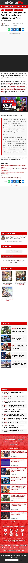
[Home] (2, 6)
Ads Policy (6, 442)
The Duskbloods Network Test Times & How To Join (15, 397)
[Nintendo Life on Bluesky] (5, 534)
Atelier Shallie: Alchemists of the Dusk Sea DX (7, 299)
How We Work (16, 437)
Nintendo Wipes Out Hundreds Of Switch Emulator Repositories (14, 426)
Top (2, 437)
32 (9, 358)
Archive (13, 442)
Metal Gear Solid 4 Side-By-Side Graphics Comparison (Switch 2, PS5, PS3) (14, 415)
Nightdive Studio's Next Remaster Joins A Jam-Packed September (14, 410)
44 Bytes (9, 540)
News (2, 9)
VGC (5, 550)
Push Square (8, 545)
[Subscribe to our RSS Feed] (5, 530)
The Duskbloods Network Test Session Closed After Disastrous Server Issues (15, 419)
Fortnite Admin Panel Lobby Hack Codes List (14, 393)
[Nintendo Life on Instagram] (11, 534)
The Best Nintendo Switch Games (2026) (11, 177)
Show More (14, 521)
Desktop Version (14, 444)
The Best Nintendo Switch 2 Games (14, 422)
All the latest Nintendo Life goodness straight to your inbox (14, 556)
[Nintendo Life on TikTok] (16, 530)
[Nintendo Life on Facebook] (22, 534)
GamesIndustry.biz (12, 550)
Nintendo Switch (9, 9)
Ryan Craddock (5, 25)
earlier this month (9, 83)
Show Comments (14, 251)
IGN (19, 548)
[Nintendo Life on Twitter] (22, 530)
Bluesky (16, 241)
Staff (10, 437)
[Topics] (2, 2)
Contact (6, 439)
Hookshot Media (9, 538)
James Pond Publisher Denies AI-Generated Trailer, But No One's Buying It (14, 406)
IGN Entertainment (21, 538)
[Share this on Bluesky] (12, 29)
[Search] (25, 2)
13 (9, 341)
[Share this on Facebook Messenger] (23, 29)
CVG (19, 550)
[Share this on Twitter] (17, 29)
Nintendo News (13, 548)
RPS (23, 550)
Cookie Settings (20, 442)
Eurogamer (24, 548)
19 (17, 185)
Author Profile (9, 241)
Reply (21, 241)
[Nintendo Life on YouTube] (11, 530)
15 (9, 366)
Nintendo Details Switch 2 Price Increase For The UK (13, 431)
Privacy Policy (12, 439)
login (19, 260)
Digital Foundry (4, 548)
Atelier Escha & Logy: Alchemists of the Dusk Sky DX (21, 283)
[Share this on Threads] (20, 29)
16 (9, 349)
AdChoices (15, 540)
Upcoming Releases (18, 9)
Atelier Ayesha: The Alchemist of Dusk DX (7, 283)
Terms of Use (21, 439)
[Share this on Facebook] (14, 29)
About (6, 437)
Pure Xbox (15, 545)
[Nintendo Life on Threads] (16, 534)
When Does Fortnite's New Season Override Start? (14, 401)
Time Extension (23, 545)
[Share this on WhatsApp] (9, 29)
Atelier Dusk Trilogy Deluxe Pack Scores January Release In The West (14, 15)
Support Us (24, 437)
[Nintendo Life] (14, 2)
